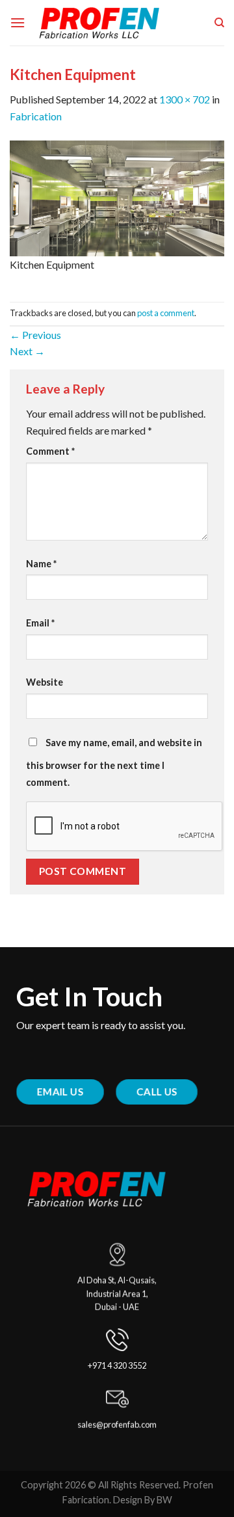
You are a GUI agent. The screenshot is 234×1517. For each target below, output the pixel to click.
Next (27, 351)
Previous (35, 335)
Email (40, 622)
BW (164, 1499)
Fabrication (36, 116)
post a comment (165, 313)
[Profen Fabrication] (117, 23)
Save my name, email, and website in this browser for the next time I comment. (114, 762)
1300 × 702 (184, 99)
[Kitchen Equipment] (117, 197)
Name (41, 563)
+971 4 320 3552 (117, 1366)
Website (44, 682)
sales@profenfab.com (117, 1425)
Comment (50, 451)
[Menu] (17, 22)
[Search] (219, 22)
